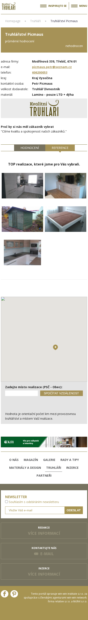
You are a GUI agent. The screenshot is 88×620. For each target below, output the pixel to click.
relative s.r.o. (62, 601)
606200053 (39, 72)
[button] (55, 347)
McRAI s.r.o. (80, 601)
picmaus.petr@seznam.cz (52, 67)
